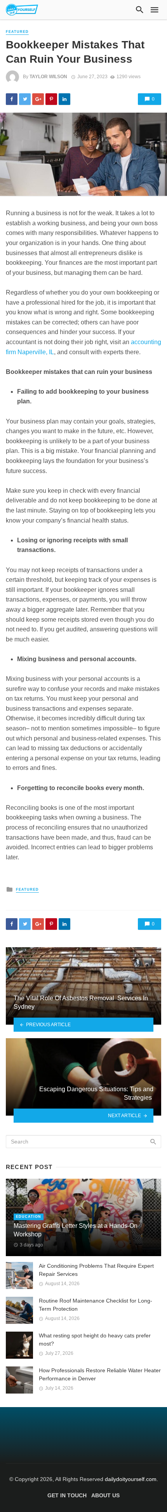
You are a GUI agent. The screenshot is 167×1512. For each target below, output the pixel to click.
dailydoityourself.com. (131, 1479)
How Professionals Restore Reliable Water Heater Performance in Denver (100, 1374)
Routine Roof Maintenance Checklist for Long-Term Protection (95, 1305)
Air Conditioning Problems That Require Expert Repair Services (96, 1270)
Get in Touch (67, 1495)
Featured (17, 32)
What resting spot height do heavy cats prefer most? (95, 1339)
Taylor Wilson (48, 76)
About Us (105, 1495)
